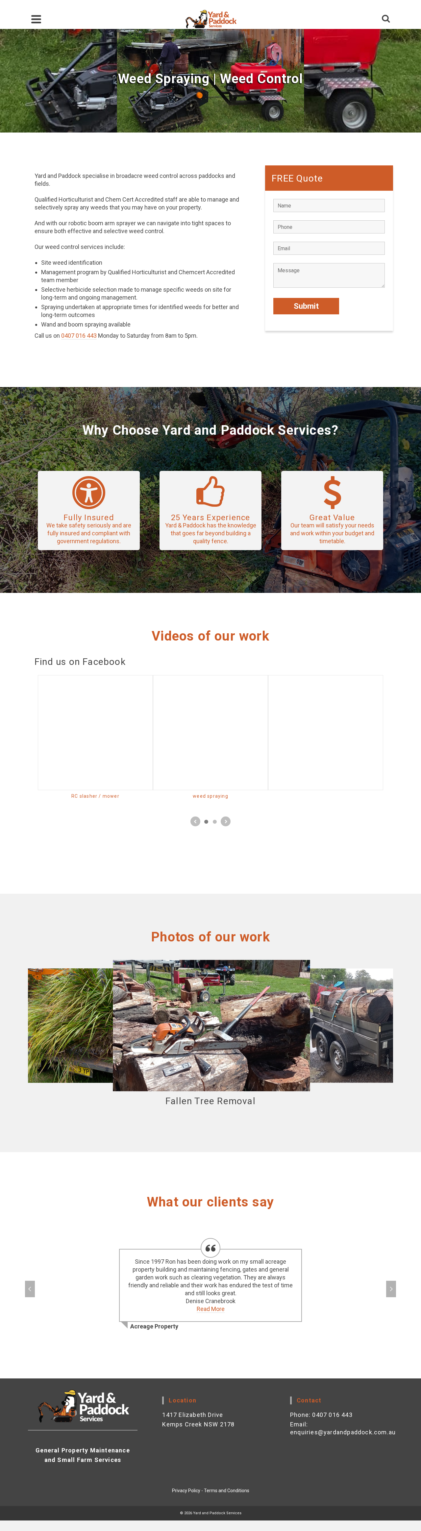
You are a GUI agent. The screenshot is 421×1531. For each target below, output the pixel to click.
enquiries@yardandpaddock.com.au (343, 1432)
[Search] (386, 19)
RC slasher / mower (95, 796)
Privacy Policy (186, 1490)
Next (391, 1289)
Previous (30, 1289)
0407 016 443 (79, 335)
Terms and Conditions (226, 1490)
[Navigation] (36, 19)
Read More (211, 1308)
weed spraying (210, 796)
